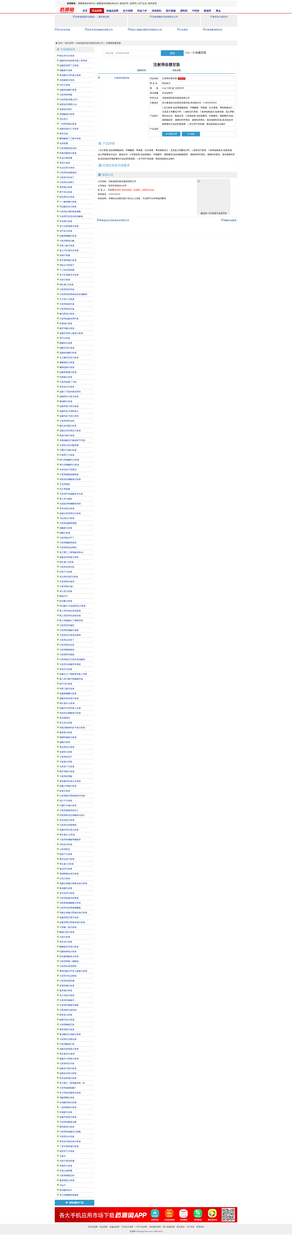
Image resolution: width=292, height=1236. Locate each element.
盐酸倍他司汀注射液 (69, 129)
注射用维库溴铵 (66, 421)
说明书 (133, 3)
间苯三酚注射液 (66, 245)
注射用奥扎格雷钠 (67, 1010)
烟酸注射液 (64, 533)
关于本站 (191, 1227)
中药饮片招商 (127, 1227)
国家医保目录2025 (86, 3)
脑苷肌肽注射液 (66, 1029)
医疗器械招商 (169, 1227)
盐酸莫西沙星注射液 (69, 917)
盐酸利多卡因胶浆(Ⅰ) (69, 411)
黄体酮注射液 (65, 888)
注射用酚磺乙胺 (66, 1044)
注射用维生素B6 (67, 581)
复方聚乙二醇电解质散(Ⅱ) (71, 552)
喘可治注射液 (65, 684)
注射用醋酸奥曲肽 (67, 542)
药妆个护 (142, 10)
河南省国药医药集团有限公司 (90, 43)
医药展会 (181, 1227)
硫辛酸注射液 (65, 601)
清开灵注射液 (65, 942)
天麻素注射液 (65, 762)
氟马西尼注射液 (66, 314)
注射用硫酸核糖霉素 (69, 474)
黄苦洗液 (63, 134)
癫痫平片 (63, 596)
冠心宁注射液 (65, 801)
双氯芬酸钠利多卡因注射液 (72, 727)
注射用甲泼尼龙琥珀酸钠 (71, 216)
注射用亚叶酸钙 (66, 625)
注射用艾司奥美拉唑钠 (70, 635)
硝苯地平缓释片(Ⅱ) (68, 104)
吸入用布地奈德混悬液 (70, 611)
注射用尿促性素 (66, 309)
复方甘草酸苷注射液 (69, 275)
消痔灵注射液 (65, 844)
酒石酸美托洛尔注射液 (70, 781)
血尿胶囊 (63, 143)
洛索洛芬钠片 (65, 109)
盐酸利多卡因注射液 (69, 416)
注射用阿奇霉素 (66, 654)
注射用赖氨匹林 (66, 1175)
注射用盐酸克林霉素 (69, 898)
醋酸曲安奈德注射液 (69, 947)
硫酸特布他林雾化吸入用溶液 (73, 60)
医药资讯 (152, 3)
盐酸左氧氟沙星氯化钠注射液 (73, 883)
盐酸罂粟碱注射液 (67, 372)
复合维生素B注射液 (68, 577)
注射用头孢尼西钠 (67, 966)
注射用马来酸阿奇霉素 (70, 664)
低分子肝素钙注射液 (69, 250)
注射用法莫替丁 (66, 640)
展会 (218, 10)
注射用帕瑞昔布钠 (67, 148)
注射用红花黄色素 (67, 1039)
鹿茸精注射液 (65, 187)
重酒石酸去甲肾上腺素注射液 (73, 971)
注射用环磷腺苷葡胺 (69, 1005)
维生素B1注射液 (67, 703)
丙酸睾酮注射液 (66, 1097)
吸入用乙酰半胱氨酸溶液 (71, 679)
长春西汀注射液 (66, 455)
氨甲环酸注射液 (66, 328)
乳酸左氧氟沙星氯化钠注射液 (73, 912)
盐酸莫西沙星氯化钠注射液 (72, 922)
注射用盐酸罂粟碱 (67, 523)
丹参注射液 (64, 280)
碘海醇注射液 (65, 401)
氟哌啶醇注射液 (66, 367)
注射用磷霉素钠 (66, 650)
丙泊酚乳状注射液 (67, 207)
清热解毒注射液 (66, 80)
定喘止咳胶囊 (65, 1171)
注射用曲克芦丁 (66, 538)
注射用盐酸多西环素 (69, 319)
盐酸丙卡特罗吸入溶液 (70, 708)
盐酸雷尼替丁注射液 (69, 65)
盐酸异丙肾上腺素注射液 (71, 333)
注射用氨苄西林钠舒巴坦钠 (72, 796)
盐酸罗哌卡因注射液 (69, 406)
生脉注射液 (64, 937)
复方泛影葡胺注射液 (69, 226)
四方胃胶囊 (64, 489)
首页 (85, 10)
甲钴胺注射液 (65, 221)
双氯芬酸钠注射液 (67, 153)
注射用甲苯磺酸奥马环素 (71, 494)
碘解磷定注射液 (66, 362)
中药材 (195, 10)
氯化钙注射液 (65, 869)
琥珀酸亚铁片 (65, 1190)
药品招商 (97, 10)
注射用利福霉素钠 (67, 172)
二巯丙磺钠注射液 (67, 1107)
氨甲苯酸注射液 (66, 771)
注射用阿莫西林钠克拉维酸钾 (73, 294)
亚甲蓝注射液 (65, 231)
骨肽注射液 (64, 163)
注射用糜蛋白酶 (66, 241)
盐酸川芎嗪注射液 (67, 786)
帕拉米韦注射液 (66, 56)
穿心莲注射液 (65, 591)
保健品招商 (112, 10)
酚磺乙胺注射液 (66, 932)
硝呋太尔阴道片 (66, 265)
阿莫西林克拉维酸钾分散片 (72, 815)
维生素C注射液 (66, 284)
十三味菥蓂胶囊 (66, 270)
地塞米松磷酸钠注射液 (70, 479)
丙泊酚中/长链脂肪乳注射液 (72, 606)
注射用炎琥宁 (65, 757)
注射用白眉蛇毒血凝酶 (70, 211)
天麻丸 (62, 1156)
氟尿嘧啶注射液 (66, 1180)
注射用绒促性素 (66, 304)
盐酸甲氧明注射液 (67, 1117)
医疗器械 (171, 10)
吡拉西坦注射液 (66, 197)
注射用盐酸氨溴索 (67, 1122)
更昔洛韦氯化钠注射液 (70, 1141)
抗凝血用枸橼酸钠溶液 (70, 504)
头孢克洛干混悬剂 (67, 469)
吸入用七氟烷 (65, 499)
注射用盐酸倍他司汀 (69, 810)
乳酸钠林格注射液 (67, 951)
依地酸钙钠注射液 (67, 1102)
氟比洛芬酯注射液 (67, 426)
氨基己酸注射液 (66, 435)
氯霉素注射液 (65, 732)
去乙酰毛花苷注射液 (69, 357)
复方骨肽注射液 (66, 995)
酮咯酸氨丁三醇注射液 (70, 138)
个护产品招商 (141, 1227)
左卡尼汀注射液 (66, 299)
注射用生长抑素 (66, 1136)
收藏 (192, 134)
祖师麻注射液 (65, 377)
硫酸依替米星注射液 (69, 698)
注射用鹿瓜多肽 (66, 645)
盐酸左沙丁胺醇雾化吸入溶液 (73, 674)
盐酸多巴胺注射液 (67, 1068)
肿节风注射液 (65, 192)
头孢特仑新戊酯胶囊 (69, 445)
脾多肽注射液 (65, 1015)
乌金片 (62, 1185)
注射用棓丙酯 (65, 95)
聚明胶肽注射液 (66, 1127)
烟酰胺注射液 (65, 70)
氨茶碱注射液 (65, 990)
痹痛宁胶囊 (64, 255)
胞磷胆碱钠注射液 (67, 737)
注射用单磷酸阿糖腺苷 (70, 839)
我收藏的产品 (76, 1202)
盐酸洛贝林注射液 (67, 1073)
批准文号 (124, 3)
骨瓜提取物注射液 (67, 1078)
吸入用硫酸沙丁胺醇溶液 (71, 620)
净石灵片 (63, 119)
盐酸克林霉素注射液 (69, 1049)
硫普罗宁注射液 (66, 1151)
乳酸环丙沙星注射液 (69, 830)
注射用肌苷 (64, 849)
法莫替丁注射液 (66, 766)
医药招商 (69, 43)
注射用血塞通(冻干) (68, 99)
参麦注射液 (64, 791)
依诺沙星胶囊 (65, 158)
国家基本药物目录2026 (107, 3)
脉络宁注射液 (65, 854)
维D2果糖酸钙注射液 (69, 460)
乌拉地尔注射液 (66, 518)
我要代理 (172, 134)
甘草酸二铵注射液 (67, 927)
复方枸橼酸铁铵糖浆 (69, 1195)
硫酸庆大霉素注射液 (69, 1059)
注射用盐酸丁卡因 (67, 382)
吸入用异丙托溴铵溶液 (70, 616)
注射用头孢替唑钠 (67, 825)
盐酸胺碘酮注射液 (67, 236)
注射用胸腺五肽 (66, 1024)
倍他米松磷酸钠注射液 (70, 713)
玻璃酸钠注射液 (66, 114)
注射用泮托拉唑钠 (67, 976)
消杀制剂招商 (155, 1227)
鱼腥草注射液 (65, 752)
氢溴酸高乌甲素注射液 (70, 75)
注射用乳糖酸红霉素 (69, 630)
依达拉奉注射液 (66, 168)
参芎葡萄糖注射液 (67, 260)
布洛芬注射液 (65, 669)
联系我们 (200, 1227)
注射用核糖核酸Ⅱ (67, 1088)
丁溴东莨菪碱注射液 (69, 1146)
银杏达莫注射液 (66, 859)
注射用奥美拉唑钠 (67, 547)
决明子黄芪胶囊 (66, 1161)
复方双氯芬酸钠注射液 (70, 1093)
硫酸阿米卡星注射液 (69, 396)
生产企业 (142, 3)
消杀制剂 (156, 10)
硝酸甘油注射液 (66, 348)
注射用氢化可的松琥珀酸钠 (72, 659)
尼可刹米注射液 (66, 893)
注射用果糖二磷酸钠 (69, 961)
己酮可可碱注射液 (67, 450)
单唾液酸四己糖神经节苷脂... (73, 440)
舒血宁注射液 (65, 572)
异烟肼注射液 (65, 1112)
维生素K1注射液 (67, 835)
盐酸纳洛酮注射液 (67, 90)
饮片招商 (128, 10)
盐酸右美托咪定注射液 (70, 430)
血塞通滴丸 (64, 718)
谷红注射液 (64, 85)
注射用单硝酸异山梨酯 (70, 1132)
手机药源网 (93, 1227)
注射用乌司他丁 (66, 177)
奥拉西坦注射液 (66, 747)
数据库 (207, 10)
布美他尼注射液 (66, 820)
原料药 (184, 10)
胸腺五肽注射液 (66, 1020)
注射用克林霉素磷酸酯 (70, 908)
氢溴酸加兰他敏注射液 (70, 1034)
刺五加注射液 (65, 723)
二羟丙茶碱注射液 (67, 124)
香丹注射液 (64, 338)
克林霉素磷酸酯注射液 (70, 903)
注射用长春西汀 (66, 182)
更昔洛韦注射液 (66, 387)
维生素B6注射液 (67, 1054)
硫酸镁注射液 (65, 343)
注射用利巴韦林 (66, 1063)
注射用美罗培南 (66, 289)
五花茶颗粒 (64, 484)
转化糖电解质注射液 (69, 956)
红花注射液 (64, 878)
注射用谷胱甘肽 (66, 567)
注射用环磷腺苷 (66, 1000)
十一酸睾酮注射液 (67, 202)
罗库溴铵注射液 (66, 508)
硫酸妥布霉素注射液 (69, 557)
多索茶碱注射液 (66, 986)
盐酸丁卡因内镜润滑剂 (70, 392)
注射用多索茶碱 (66, 981)
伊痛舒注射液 (65, 1166)
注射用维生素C (66, 586)
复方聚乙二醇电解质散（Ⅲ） (73, 1083)
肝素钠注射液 (65, 323)
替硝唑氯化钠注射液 (69, 874)
